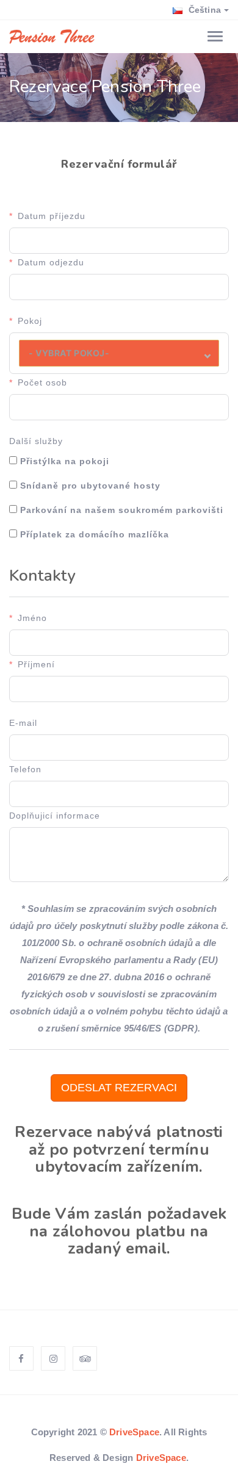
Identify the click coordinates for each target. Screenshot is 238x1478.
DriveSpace (134, 1432)
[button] (119, 353)
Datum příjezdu (51, 216)
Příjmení (36, 664)
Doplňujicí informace (54, 815)
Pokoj (30, 321)
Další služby (36, 441)
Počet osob (42, 382)
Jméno (32, 618)
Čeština (203, 10)
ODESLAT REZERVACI (119, 1088)
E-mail (23, 723)
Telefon (25, 769)
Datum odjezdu (51, 262)
